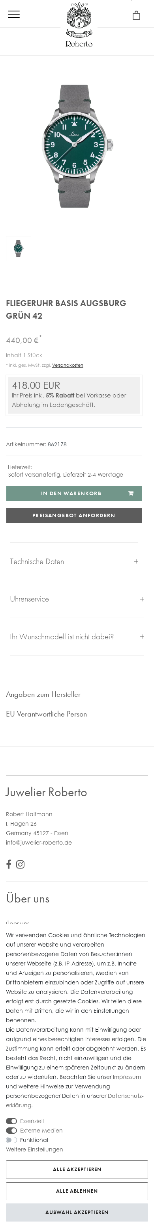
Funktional (34, 1139)
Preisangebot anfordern (74, 515)
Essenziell (32, 1121)
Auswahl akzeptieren (77, 1212)
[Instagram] (20, 865)
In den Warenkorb (71, 493)
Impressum (127, 1076)
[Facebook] (8, 865)
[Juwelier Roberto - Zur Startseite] (79, 25)
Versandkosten (67, 365)
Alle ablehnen (77, 1191)
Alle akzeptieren (77, 1169)
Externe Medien (41, 1130)
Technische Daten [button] (37, 561)
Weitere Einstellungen (34, 1149)
